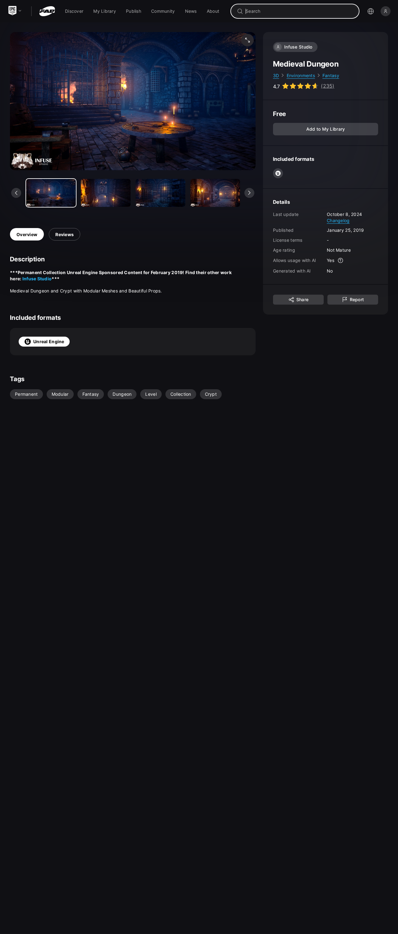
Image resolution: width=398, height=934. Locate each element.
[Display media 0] (51, 193)
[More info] (340, 260)
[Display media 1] (106, 193)
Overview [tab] (26, 234)
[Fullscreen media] (247, 40)
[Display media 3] (215, 193)
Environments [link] (301, 75)
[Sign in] (386, 11)
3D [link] (276, 75)
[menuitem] (74, 11)
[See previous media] (16, 193)
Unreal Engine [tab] (48, 341)
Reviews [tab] (64, 234)
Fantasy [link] (330, 75)
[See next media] (249, 193)
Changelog (338, 220)
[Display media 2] (160, 193)
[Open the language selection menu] (371, 11)
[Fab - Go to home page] (47, 11)
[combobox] (299, 11)
